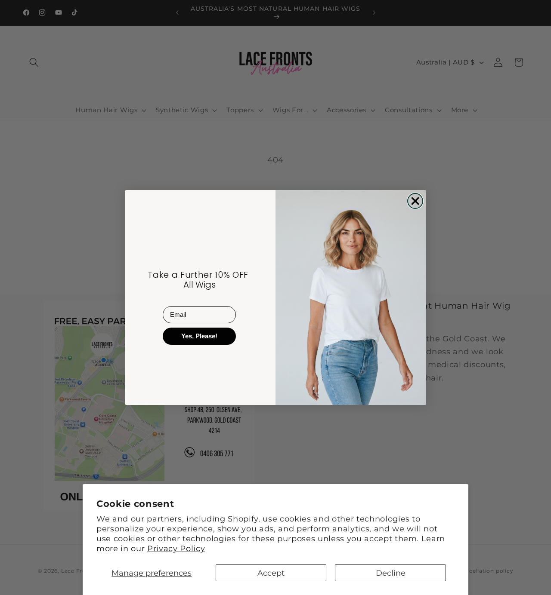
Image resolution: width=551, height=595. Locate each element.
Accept (271, 572)
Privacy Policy (176, 548)
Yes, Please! (199, 336)
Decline (391, 572)
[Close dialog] (415, 201)
